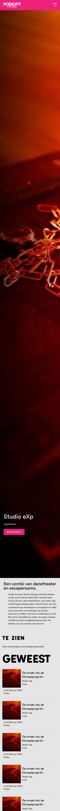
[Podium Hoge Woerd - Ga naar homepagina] (12, 5)
